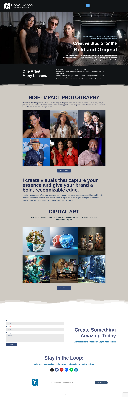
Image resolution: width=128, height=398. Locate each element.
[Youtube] (61, 370)
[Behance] (66, 370)
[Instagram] (52, 370)
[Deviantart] (71, 370)
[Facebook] (57, 370)
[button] (88, 5)
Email (8, 326)
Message (8, 332)
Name (8, 320)
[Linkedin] (76, 370)
